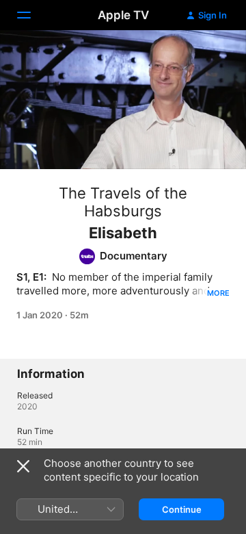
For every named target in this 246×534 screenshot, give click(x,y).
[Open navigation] (32, 15)
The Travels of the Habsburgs (123, 202)
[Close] (23, 466)
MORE (218, 293)
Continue (182, 509)
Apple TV (123, 15)
